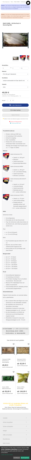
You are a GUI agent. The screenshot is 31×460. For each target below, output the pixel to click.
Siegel (5, 430)
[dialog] (15, 453)
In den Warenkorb (16, 105)
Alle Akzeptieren (25, 457)
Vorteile (5, 418)
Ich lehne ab (17, 457)
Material (4, 71)
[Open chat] (28, 3)
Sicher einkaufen (8, 426)
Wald (12, 1)
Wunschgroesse (6, 1)
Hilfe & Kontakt (7, 435)
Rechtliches (6, 439)
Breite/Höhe (5, 65)
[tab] (15, 418)
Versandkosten (12, 94)
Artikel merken (16, 110)
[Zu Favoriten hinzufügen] (14, 344)
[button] (4, 41)
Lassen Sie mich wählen (7, 454)
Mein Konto (6, 443)
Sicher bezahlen (8, 422)
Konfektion (5, 77)
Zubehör (4, 84)
